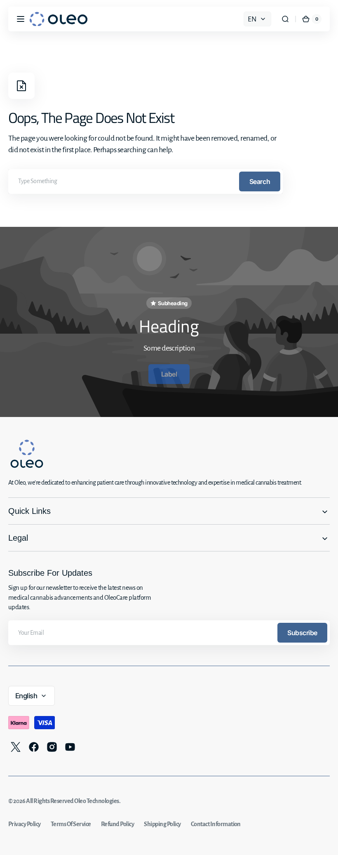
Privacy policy (24, 824)
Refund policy (117, 824)
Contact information (216, 824)
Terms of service (71, 824)
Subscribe (302, 633)
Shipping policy (162, 824)
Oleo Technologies (96, 801)
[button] (21, 19)
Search (259, 181)
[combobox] (145, 181)
